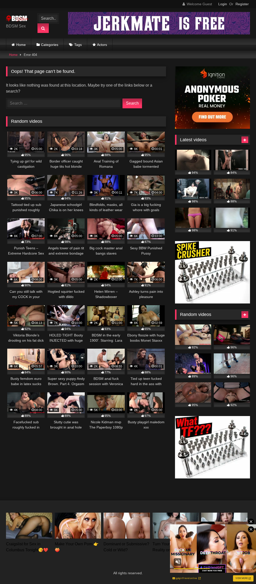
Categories (49, 45)
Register (242, 4)
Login (222, 4)
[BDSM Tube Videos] (18, 19)
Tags (78, 45)
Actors (102, 45)
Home (21, 45)
